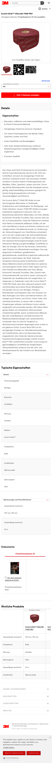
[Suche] (42, 3)
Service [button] (7, 711)
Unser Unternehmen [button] (14, 689)
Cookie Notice (8, 748)
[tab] (25, 554)
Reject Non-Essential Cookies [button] (14, 753)
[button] (11, 758)
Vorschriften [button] (11, 703)
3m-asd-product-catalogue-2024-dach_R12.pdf (13, 579)
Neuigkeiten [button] (10, 696)
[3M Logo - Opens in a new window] (5, 3)
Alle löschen (46, 81)
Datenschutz (44, 724)
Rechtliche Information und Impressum (25, 724)
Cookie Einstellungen (20, 726)
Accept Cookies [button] (34, 753)
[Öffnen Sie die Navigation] (49, 3)
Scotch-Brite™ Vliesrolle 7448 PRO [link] (34, 628)
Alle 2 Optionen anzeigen (28, 95)
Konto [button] (45, 9)
